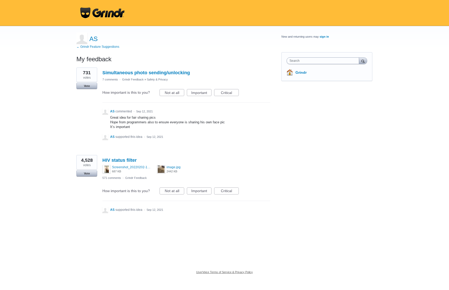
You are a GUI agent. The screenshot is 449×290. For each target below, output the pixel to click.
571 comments (111, 177)
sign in (324, 36)
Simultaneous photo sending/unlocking (146, 72)
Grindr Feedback (133, 79)
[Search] (363, 60)
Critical (230, 93)
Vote (87, 85)
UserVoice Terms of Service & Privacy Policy (224, 272)
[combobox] (324, 61)
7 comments (110, 79)
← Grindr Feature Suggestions (97, 47)
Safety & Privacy (157, 79)
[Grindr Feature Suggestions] (102, 12)
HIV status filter (119, 160)
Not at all (174, 93)
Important (201, 93)
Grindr (301, 72)
